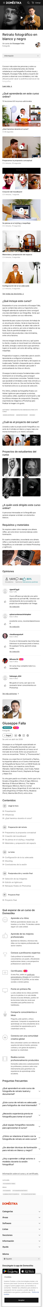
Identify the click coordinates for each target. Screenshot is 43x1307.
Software (6, 1223)
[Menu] (4, 3)
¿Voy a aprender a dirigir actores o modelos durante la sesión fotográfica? (18, 1161)
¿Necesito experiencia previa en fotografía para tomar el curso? (17, 1115)
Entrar (38, 3)
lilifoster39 (13, 659)
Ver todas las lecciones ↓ (13, 294)
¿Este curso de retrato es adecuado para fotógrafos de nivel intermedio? (19, 1103)
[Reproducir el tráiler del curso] (21, 18)
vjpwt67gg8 (14, 589)
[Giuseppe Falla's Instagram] (23, 735)
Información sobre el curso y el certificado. (20, 1173)
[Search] (28, 3)
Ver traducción (14, 606)
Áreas (5, 1217)
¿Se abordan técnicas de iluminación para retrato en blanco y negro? (19, 1148)
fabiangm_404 (15, 676)
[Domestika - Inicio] (21, 1203)
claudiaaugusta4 (16, 634)
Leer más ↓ (7, 86)
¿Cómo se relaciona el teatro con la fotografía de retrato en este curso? (19, 1137)
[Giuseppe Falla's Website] (27, 735)
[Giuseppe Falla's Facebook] (19, 735)
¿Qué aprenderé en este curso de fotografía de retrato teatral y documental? (18, 1091)
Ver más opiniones (9, 694)
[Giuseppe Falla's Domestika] (15, 735)
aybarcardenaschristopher (20, 614)
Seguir (8, 735)
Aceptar (21, 1300)
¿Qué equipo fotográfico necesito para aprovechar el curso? (18, 1126)
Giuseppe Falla (18, 43)
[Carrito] (33, 2)
